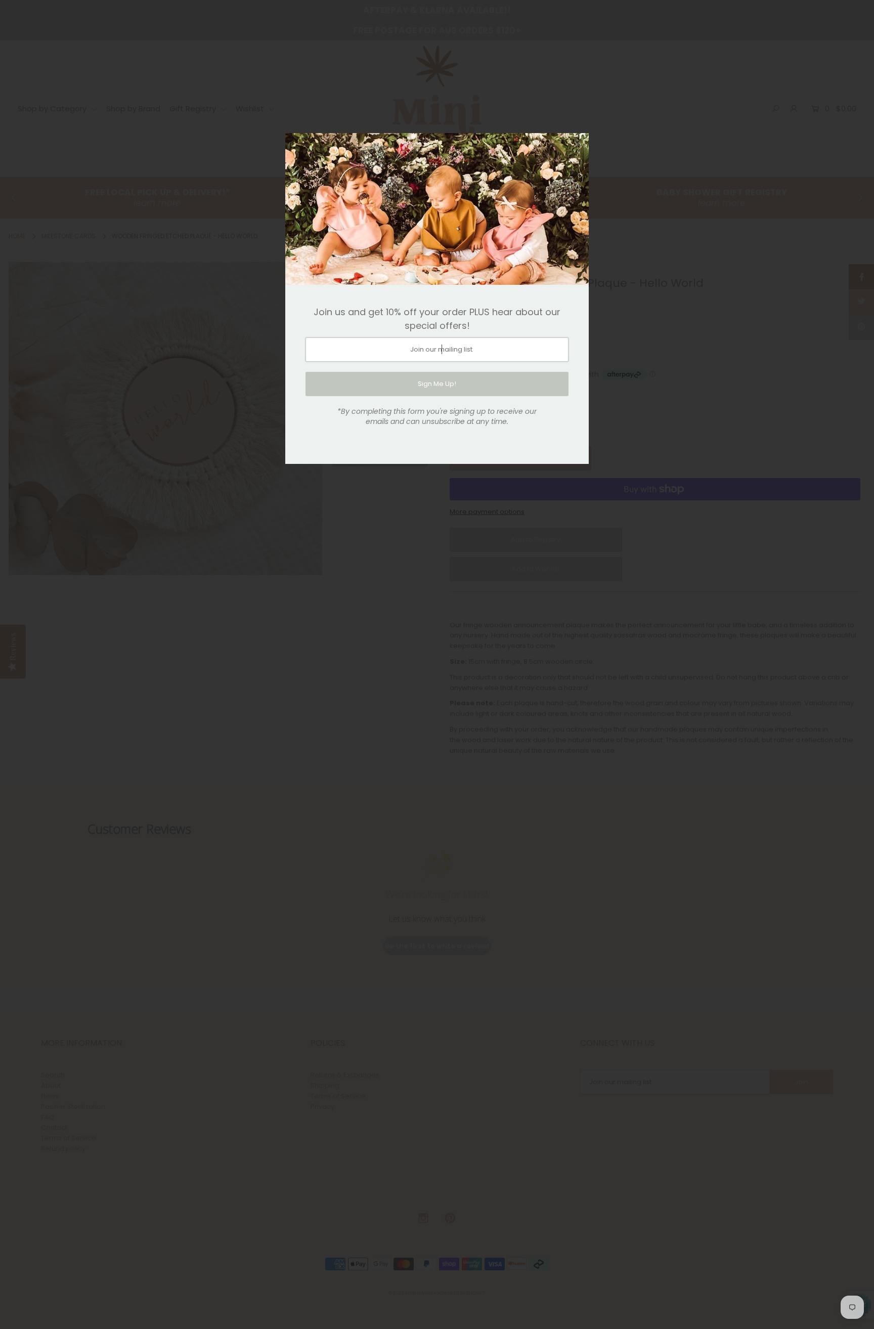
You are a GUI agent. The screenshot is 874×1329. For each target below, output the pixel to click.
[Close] (577, 144)
